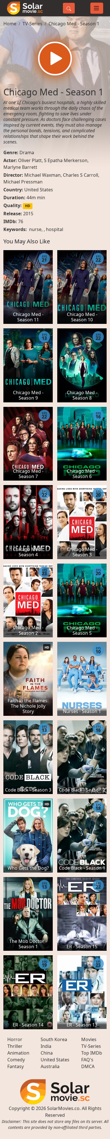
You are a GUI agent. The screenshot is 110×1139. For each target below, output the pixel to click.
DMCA (87, 1066)
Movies (88, 1039)
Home (9, 24)
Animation (18, 1053)
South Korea (54, 1039)
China (47, 1053)
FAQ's (87, 1060)
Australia (50, 1066)
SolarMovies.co (63, 1108)
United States (38, 190)
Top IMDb (91, 1053)
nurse (35, 229)
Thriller (15, 1046)
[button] (55, 58)
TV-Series (32, 24)
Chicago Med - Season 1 (74, 24)
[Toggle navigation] (96, 8)
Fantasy (15, 1066)
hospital (54, 229)
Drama (26, 152)
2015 (28, 213)
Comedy (16, 1060)
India (46, 1046)
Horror (14, 1039)
